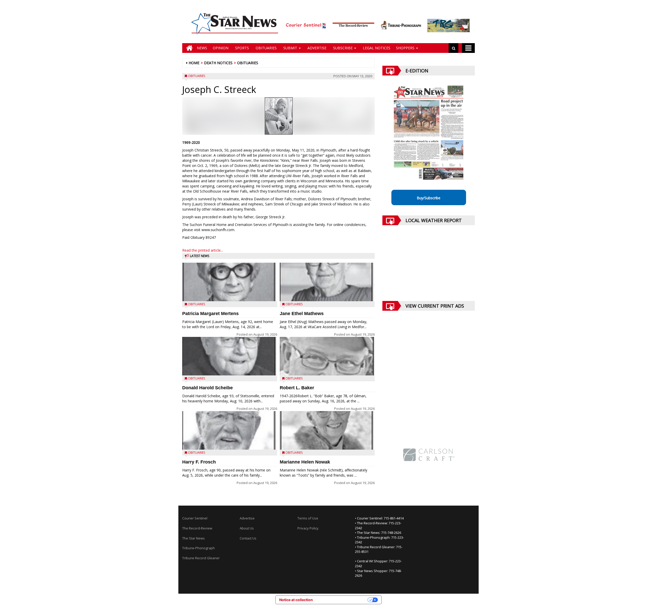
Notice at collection (296, 600)
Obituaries (266, 47)
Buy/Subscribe (428, 197)
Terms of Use (307, 518)
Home (194, 62)
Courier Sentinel (194, 518)
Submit (290, 47)
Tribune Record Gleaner (201, 558)
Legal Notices (376, 47)
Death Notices (218, 62)
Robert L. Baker (297, 387)
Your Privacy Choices (342, 600)
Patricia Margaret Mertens (210, 313)
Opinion (220, 47)
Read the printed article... (202, 250)
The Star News (193, 538)
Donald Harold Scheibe (207, 387)
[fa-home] (188, 48)
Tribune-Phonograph (198, 548)
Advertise (316, 47)
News (202, 47)
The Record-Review (197, 528)
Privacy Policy (307, 528)
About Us (247, 528)
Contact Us (248, 538)
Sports (241, 47)
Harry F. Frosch (199, 462)
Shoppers (406, 47)
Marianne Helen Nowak (305, 462)
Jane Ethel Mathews (302, 313)
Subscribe (343, 47)
